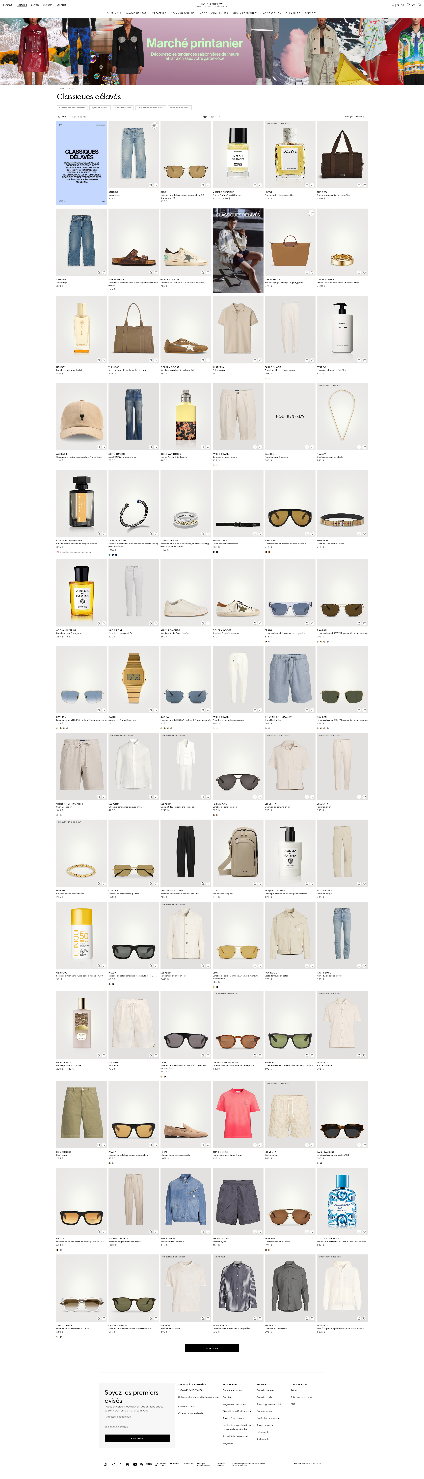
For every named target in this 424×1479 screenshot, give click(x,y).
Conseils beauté (265, 1390)
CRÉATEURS (159, 13)
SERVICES (311, 13)
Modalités (188, 1463)
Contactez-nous (186, 1406)
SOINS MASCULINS (183, 13)
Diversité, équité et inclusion (237, 1411)
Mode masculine (123, 107)
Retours (294, 1390)
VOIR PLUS (212, 1348)
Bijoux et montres (100, 107)
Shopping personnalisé (269, 1404)
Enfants (62, 5)
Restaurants (263, 1439)
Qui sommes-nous (232, 1390)
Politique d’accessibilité (203, 1464)
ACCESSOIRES (272, 13)
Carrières (228, 1397)
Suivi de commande (301, 1397)
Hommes (22, 5)
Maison (48, 5)
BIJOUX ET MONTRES (245, 13)
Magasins (228, 1443)
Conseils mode (264, 1397)
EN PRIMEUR (113, 13)
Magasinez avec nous (234, 1404)
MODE (203, 13)
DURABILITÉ (293, 13)
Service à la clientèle (233, 1418)
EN (393, 5)
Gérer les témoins (221, 1464)
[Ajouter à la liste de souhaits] (156, 185)
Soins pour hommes (179, 107)
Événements (263, 1432)
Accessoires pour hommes (72, 107)
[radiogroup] (212, 116)
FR (398, 5)
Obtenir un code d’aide (190, 1413)
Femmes (8, 5)
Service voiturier (265, 1425)
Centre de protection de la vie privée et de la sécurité (238, 1427)
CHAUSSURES (219, 13)
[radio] (205, 116)
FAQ (293, 1404)
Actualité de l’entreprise (235, 1436)
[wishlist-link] (408, 4)
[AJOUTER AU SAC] (151, 185)
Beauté (35, 5)
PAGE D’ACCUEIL (67, 88)
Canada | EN (162, 1465)
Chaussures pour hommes (151, 107)
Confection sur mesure (268, 1418)
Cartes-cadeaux (265, 1411)
